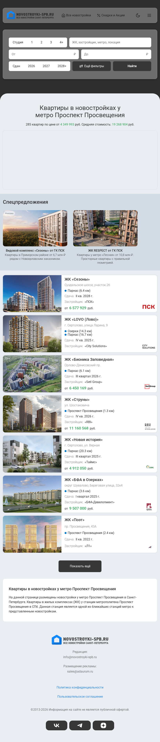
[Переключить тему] (137, 15)
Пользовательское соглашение (80, 696)
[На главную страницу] (30, 18)
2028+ (62, 66)
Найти (132, 66)
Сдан (16, 66)
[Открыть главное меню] (148, 15)
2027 (46, 66)
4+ (61, 42)
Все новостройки (78, 15)
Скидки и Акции (113, 15)
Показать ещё (80, 566)
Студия (18, 42)
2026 (31, 66)
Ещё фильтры (94, 66)
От (13, 54)
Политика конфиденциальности (80, 687)
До (86, 54)
